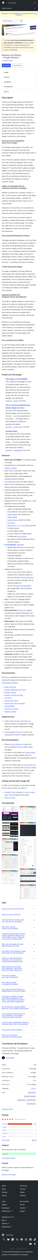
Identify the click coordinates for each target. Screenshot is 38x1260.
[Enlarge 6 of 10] (34, 808)
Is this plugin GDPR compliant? (12, 1030)
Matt (4, 1220)
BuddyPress (7, 1227)
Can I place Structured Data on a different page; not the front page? (14, 990)
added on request (11, 468)
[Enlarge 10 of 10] (34, 887)
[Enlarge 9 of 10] (34, 871)
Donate (23, 1208)
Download (6, 65)
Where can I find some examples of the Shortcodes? (12, 1036)
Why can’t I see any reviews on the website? (10, 927)
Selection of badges (11, 709)
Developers (6, 1208)
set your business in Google (19, 744)
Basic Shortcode (10, 687)
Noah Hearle (8, 60)
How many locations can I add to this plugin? (10, 976)
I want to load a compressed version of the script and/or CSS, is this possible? (15, 1023)
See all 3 (33, 1088)
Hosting (4, 1192)
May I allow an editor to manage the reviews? (10, 983)
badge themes (12, 514)
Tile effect (8, 698)
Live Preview (17, 65)
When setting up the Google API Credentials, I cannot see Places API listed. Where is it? (12, 968)
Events (22, 1205)
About (4, 1186)
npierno (16, 401)
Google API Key (14, 721)
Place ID (27, 721)
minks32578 (18, 427)
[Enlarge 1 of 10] (16, 808)
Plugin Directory (7, 8)
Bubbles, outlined (10, 692)
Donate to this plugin (9, 1174)
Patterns (23, 1195)
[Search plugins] (21, 21)
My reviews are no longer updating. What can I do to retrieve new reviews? (15, 1007)
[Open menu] (35, 2)
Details (6, 72)
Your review (6, 1140)
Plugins (22, 1192)
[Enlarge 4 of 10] (16, 857)
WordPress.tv (7, 1211)
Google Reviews (30, 1100)
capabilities (14, 545)
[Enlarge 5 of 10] (16, 872)
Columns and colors (11, 701)
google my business (29, 1096)
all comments (28, 765)
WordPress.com (8, 1217)
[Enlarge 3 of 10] (16, 841)
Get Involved (24, 1201)
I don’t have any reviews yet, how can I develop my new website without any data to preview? (13, 1015)
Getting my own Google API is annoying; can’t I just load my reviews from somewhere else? (12, 959)
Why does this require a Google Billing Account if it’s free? (12, 945)
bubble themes (12, 520)
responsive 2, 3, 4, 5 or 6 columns (18, 525)
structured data (31, 1103)
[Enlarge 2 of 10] (16, 824)
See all (34, 1140)
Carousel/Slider (10, 706)
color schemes (21, 536)
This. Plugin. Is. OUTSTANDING (16, 379)
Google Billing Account (13, 732)
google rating (21, 1100)
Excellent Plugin (11, 431)
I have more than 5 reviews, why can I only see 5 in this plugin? (13, 920)
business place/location (23, 586)
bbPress (5, 1223)
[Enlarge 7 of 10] (34, 824)
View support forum (8, 1158)
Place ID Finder (10, 798)
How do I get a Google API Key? (13, 909)
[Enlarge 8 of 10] (34, 840)
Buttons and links (10, 711)
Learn (4, 1201)
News (4, 1189)
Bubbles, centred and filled (14, 695)
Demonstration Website (10, 683)
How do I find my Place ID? (11, 914)
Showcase (23, 1186)
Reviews (7, 77)
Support (6, 91)
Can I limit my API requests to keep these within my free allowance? (14, 952)
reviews (15, 572)
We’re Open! (11, 773)
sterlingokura (18, 450)
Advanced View (7, 1109)
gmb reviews (31, 1092)
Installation (7, 82)
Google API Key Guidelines (14, 792)
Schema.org (22, 610)
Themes (22, 1189)
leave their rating (28, 577)
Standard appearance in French (15, 690)
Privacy (4, 1195)
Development (8, 86)
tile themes (11, 523)
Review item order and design (15, 703)
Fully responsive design (12, 482)
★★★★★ (9, 401)
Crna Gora (9, 1235)
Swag (23, 1211)
